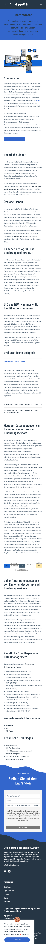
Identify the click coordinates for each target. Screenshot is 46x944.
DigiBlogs (7, 887)
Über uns (7, 901)
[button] (41, 4)
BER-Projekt (9, 731)
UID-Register (9, 725)
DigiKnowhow (9, 891)
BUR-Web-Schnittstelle (13, 748)
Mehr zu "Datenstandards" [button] (14, 139)
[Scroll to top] (42, 940)
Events (6, 894)
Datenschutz (25, 934)
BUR (7, 728)
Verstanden (17, 940)
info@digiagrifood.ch (11, 865)
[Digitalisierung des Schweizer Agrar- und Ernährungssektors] (16, 4)
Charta (6, 898)
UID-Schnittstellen (11, 745)
